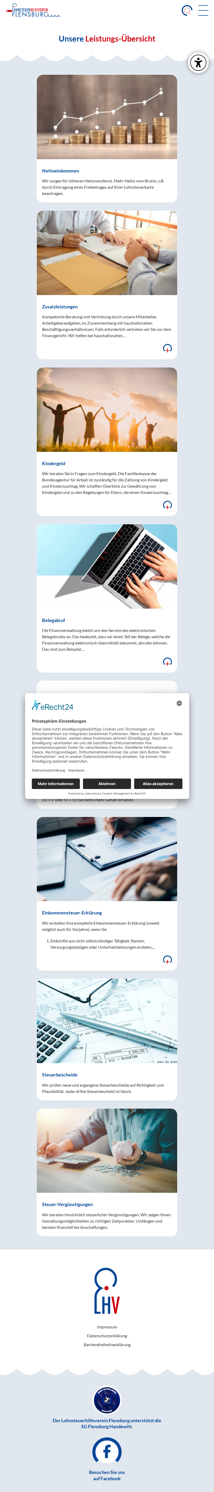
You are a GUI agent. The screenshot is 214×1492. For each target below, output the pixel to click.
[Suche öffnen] (187, 10)
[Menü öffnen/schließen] (203, 10)
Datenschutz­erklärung (107, 1335)
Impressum (107, 1326)
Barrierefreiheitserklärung (107, 1344)
